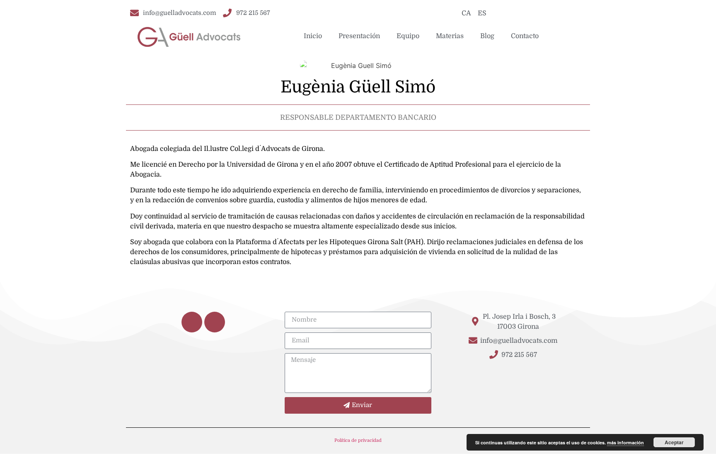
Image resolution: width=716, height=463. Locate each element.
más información (625, 442)
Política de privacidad (358, 440)
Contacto (525, 36)
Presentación (359, 36)
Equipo (408, 36)
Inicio (313, 36)
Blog (487, 36)
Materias (450, 36)
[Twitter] (214, 322)
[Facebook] (191, 322)
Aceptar (674, 442)
